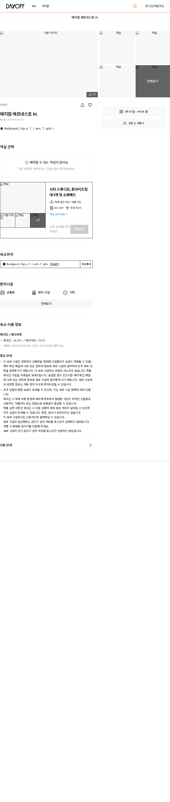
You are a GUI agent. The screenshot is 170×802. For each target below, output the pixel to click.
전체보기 (46, 304)
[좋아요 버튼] (90, 105)
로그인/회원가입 (154, 6)
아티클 (45, 6)
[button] (22, 197)
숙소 (34, 6)
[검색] (135, 6)
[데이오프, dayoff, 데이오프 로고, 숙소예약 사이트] (15, 6)
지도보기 (54, 264)
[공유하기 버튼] (82, 105)
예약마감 (79, 229)
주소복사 (86, 264)
